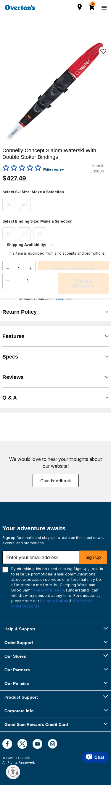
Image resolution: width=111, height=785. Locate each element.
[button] (63, 293)
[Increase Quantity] (31, 269)
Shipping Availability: (26, 244)
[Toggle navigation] (103, 7)
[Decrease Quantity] (6, 269)
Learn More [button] (65, 299)
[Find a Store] (80, 7)
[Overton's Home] (20, 7)
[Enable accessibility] (13, 772)
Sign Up (93, 557)
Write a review (53, 169)
